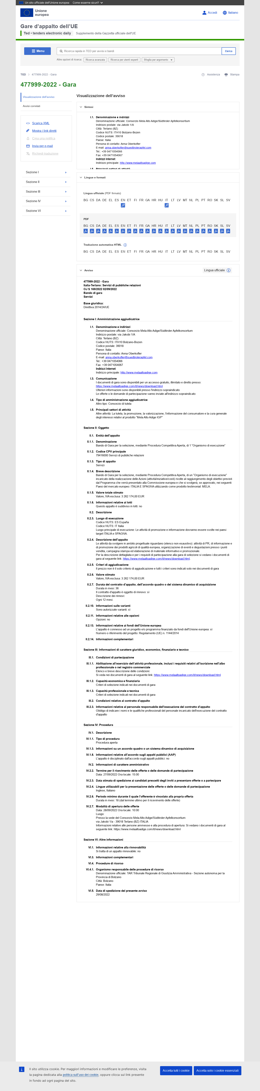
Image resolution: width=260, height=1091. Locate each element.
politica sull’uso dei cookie (80, 1074)
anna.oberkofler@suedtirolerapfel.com (128, 147)
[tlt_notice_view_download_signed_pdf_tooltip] (123, 205)
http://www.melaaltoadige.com (138, 162)
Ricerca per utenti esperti (124, 59)
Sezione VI (33, 210)
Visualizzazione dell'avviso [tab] (38, 96)
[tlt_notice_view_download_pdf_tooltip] (86, 230)
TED (23, 74)
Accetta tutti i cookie (176, 1070)
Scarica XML (40, 123)
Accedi (212, 12)
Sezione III (33, 191)
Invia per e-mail (42, 146)
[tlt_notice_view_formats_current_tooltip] (228, 270)
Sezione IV (33, 201)
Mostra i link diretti (44, 130)
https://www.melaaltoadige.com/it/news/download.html (129, 386)
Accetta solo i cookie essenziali (217, 1070)
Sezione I (32, 172)
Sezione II (32, 182)
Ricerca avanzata (95, 59)
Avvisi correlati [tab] (31, 106)
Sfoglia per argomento (156, 59)
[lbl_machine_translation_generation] (125, 245)
